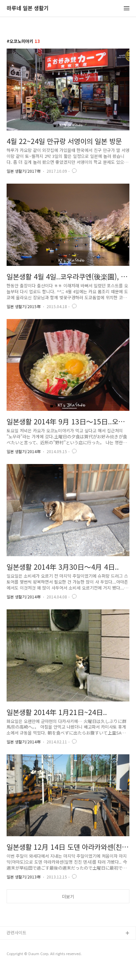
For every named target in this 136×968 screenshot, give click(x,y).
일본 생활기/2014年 (24, 451)
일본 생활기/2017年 (24, 171)
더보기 (68, 896)
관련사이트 (16, 932)
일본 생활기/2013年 (24, 876)
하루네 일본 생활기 (28, 8)
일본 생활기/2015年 (24, 306)
